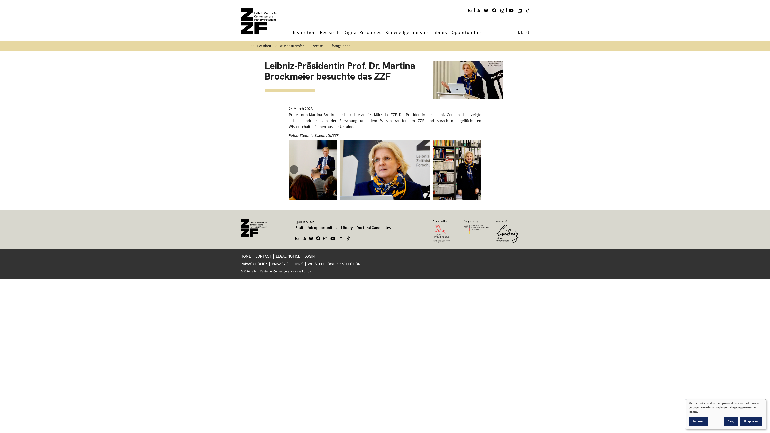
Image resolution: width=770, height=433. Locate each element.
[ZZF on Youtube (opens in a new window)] (332, 239)
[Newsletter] (470, 10)
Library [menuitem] (440, 36)
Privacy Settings (287, 264)
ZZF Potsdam (261, 45)
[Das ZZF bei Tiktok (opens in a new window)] (527, 10)
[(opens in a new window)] (508, 227)
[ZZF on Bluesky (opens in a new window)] (311, 239)
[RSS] (478, 10)
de (520, 32)
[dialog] (726, 414)
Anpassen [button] (698, 421)
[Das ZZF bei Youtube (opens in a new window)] (511, 10)
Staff (299, 227)
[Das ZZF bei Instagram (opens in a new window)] (502, 10)
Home (246, 256)
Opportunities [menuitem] (467, 36)
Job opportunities (322, 227)
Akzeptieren (751, 421)
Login (310, 256)
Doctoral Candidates (373, 227)
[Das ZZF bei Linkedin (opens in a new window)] (520, 10)
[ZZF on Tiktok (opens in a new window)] (348, 239)
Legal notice (288, 256)
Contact (263, 256)
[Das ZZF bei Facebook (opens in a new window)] (494, 10)
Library (347, 227)
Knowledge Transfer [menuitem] (406, 36)
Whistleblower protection (334, 264)
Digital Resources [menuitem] (362, 36)
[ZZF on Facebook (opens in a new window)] (318, 239)
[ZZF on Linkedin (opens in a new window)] (341, 239)
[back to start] (261, 21)
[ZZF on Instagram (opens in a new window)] (325, 239)
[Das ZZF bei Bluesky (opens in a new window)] (486, 10)
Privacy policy (254, 264)
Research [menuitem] (330, 36)
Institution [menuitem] (304, 36)
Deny (731, 421)
